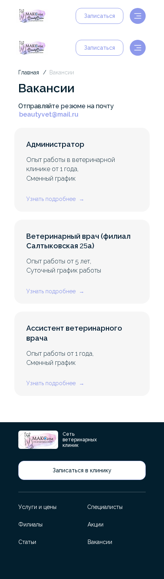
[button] (99, 16)
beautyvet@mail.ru (48, 114)
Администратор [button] (55, 144)
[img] (32, 16)
